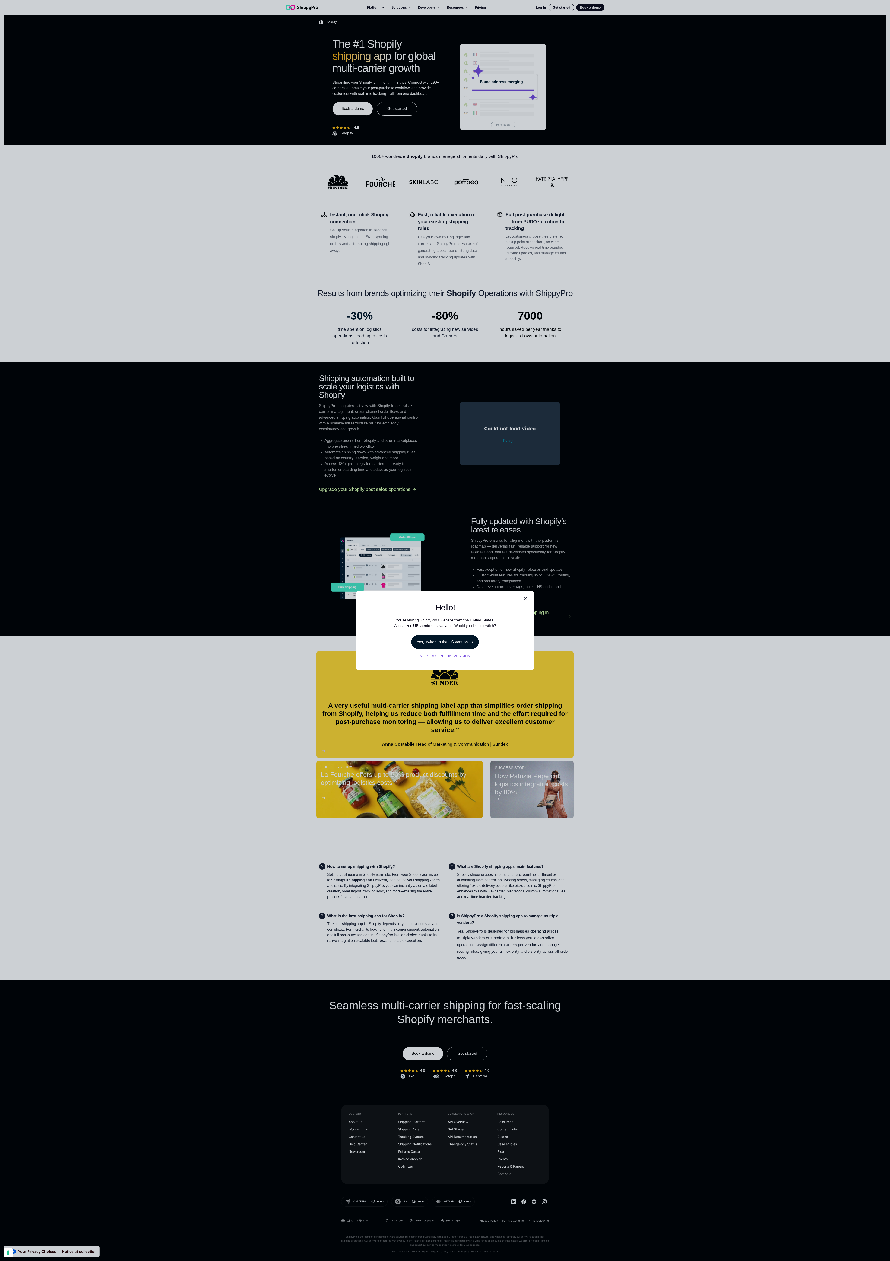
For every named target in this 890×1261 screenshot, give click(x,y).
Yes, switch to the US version (442, 642)
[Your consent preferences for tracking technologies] (8, 1252)
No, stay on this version (445, 656)
